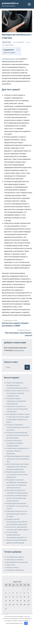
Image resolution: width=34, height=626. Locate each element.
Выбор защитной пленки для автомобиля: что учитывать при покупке (17, 505)
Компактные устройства (14, 559)
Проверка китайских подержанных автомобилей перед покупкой (16, 401)
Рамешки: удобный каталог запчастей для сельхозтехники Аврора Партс (16, 474)
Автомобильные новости (15, 557)
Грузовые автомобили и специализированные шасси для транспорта (17, 427)
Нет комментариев (8, 45)
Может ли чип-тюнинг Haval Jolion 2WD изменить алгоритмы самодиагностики (17, 393)
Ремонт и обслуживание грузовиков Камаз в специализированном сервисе (17, 385)
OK (26, 623)
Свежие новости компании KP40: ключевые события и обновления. (17, 450)
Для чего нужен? (9, 52)
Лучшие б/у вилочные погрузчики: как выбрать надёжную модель (14, 443)
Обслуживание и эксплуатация (17, 562)
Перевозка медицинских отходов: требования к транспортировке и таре (18, 458)
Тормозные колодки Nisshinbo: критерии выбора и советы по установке (17, 513)
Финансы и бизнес (12, 567)
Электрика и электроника (15, 570)
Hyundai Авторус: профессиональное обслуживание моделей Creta (16, 534)
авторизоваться (18, 350)
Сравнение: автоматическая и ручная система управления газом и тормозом (17, 498)
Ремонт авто (7, 42)
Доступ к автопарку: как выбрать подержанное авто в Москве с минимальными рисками (17, 466)
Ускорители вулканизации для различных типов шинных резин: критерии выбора (17, 435)
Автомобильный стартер (11, 59)
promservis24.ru (10, 3)
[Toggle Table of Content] (17, 49)
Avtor (28, 42)
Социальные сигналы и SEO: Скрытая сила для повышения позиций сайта (17, 408)
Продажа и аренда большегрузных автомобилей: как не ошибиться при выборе (16, 521)
